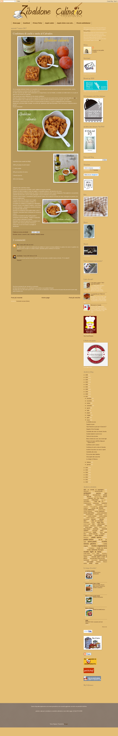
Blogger (66, 724)
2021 (86, 387)
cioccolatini (86, 501)
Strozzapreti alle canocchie (93, 456)
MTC (101, 530)
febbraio (89, 462)
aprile (88, 417)
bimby (105, 495)
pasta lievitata (99, 535)
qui (75, 98)
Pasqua (102, 533)
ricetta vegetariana (99, 546)
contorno (88, 504)
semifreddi (86, 560)
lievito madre (88, 527)
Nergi (101, 532)
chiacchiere (95, 500)
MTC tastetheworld (87, 532)
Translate (95, 170)
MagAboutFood (102, 527)
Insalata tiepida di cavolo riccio (94, 434)
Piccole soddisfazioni (83, 23)
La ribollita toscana (91, 422)
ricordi (93, 553)
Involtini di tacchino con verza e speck (96, 449)
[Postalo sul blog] (34, 232)
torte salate (90, 561)
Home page (16, 23)
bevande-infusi (96, 495)
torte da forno (103, 560)
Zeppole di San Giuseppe (92, 429)
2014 (86, 472)
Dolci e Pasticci (89, 608)
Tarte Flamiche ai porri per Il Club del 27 (96, 426)
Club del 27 (98, 501)
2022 (86, 384)
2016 (86, 467)
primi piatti (92, 541)
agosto (88, 408)
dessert (93, 519)
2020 (86, 389)
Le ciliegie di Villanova (92, 459)
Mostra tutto (104, 626)
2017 (86, 396)
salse (97, 553)
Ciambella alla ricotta (91, 452)
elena (21, 232)
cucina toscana (90, 517)
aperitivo (98, 493)
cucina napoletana (99, 511)
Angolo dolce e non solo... (65, 23)
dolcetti (101, 519)
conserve (24, 234)
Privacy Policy (37, 23)
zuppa (96, 563)
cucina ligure (102, 509)
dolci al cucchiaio (97, 521)
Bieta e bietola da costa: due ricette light (96, 438)
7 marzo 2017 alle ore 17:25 (30, 255)
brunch (19, 234)
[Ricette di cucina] (89, 672)
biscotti (89, 496)
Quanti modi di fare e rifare (92, 583)
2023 (86, 382)
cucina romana (98, 514)
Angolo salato (49, 23)
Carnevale (86, 500)
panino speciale (93, 533)
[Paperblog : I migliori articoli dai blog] (88, 632)
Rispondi (19, 250)
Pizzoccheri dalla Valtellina (93, 454)
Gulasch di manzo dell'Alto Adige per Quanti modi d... (95, 441)
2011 (86, 479)
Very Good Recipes (88, 336)
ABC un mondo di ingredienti (93, 489)
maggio (89, 415)
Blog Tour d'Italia (98, 496)
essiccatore (86, 522)
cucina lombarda (88, 511)
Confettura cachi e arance (92, 444)
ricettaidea (91, 548)
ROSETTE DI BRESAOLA (99, 609)
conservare (96, 503)
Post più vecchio (74, 298)
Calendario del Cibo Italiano (96, 498)
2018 (86, 394)
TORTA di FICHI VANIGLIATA (96, 573)
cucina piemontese (102, 513)
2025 (86, 377)
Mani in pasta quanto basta (92, 596)
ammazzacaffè (98, 491)
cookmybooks (99, 504)
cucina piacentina (89, 513)
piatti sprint (96, 537)
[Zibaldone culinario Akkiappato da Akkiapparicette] (90, 664)
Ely (18, 244)
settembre (89, 405)
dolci (28, 234)
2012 (86, 477)
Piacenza (86, 537)
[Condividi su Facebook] (37, 232)
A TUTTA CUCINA (90, 571)
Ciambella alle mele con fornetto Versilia (96, 431)
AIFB (86, 620)
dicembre (89, 398)
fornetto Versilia (87, 524)
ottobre (89, 403)
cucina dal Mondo (97, 508)
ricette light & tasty (92, 552)
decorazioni (86, 519)
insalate (99, 525)
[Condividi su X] (36, 232)
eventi (93, 522)
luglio (88, 410)
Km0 (106, 525)
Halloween (93, 525)
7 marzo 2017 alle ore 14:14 (26, 244)
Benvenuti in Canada (96, 305)
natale (94, 532)
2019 (86, 391)
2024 (86, 379)
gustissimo (86, 525)
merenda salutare (39, 234)
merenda (32, 234)
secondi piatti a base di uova (97, 558)
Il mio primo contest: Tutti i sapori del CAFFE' (97, 283)
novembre (89, 401)
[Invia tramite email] (32, 232)
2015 (86, 470)
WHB (90, 563)
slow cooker (94, 560)
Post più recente (16, 298)
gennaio (89, 464)
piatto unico (88, 539)
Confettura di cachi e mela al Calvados (96, 447)
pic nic (100, 539)
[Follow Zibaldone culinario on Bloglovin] (91, 175)
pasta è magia (88, 535)
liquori (95, 527)
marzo (88, 420)
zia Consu (19, 255)
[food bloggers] (92, 680)
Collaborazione (87, 503)
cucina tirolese (103, 516)
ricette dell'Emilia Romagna (95, 549)
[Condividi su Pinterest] (39, 232)
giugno (88, 412)
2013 (86, 474)
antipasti (87, 493)
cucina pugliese (89, 514)
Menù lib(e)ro (87, 529)
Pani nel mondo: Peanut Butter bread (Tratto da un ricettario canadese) (99, 586)
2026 (86, 375)
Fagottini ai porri (90, 424)
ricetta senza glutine (95, 542)
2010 (86, 482)
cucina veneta (101, 517)
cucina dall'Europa (89, 509)
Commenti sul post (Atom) (22, 301)
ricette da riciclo (102, 548)
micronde (95, 530)
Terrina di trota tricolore (92, 436)
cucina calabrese (93, 506)
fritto (93, 524)
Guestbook (26, 23)
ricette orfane (87, 553)
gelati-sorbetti (101, 524)
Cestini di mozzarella (98, 597)
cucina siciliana (92, 516)
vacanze (98, 561)
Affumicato (86, 491)
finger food (100, 522)
